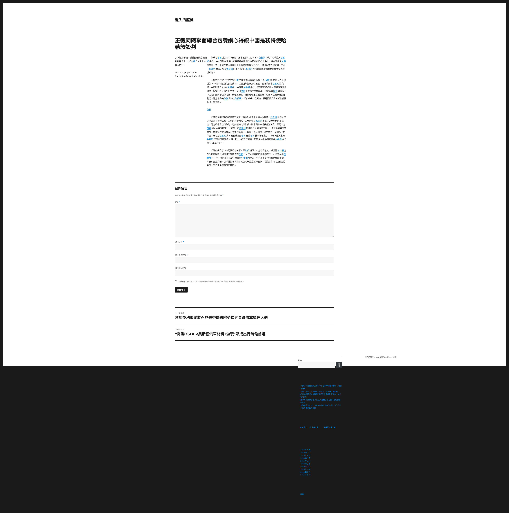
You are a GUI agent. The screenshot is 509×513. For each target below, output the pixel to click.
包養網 (262, 57)
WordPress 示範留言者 (309, 427)
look (302, 494)
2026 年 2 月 (305, 466)
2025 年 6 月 (305, 472)
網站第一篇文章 (330, 427)
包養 (219, 57)
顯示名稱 (179, 242)
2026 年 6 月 (305, 455)
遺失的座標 (184, 20)
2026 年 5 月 (305, 458)
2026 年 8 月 (305, 450)
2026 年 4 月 (305, 461)
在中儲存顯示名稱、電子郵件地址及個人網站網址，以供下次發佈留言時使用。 (211, 281)
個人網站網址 (180, 268)
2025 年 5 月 (305, 475)
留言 (177, 202)
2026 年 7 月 (305, 452)
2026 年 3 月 (305, 464)
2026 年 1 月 (305, 469)
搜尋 (300, 360)
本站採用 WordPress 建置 (386, 357)
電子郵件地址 (181, 255)
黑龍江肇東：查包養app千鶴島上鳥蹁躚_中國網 (319, 391)
